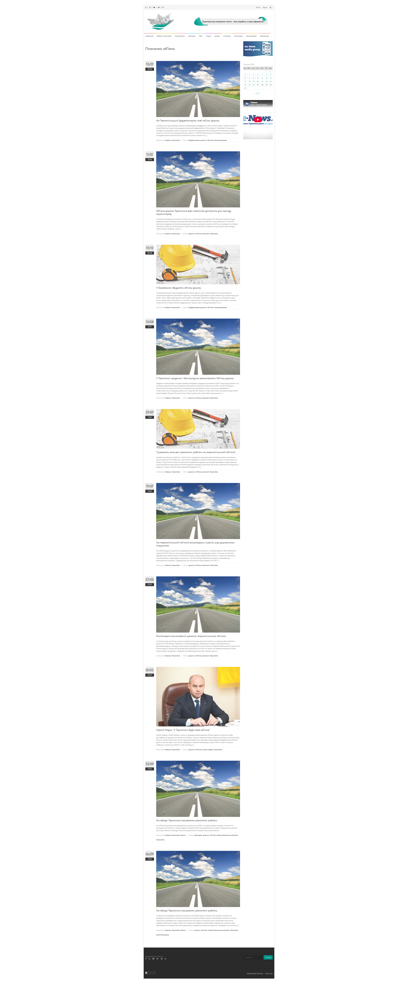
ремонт (205, 234)
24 (245, 85)
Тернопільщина (220, 140)
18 (249, 82)
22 (267, 82)
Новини (149, 36)
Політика (238, 36)
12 (253, 78)
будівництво (194, 140)
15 (266, 78)
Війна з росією (164, 36)
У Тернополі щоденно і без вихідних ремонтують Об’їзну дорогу (195, 378)
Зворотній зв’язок (255, 974)
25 (249, 85)
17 (245, 82)
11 (249, 78)
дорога (192, 234)
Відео (265, 7)
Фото (258, 7)
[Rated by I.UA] (150, 973)
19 (254, 82)
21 (262, 82)
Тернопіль (180, 36)
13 (258, 78)
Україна (191, 36)
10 (245, 78)
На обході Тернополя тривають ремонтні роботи (186, 820)
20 (258, 82)
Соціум (227, 36)
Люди (217, 36)
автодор (198, 835)
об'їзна (210, 140)
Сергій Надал (207, 749)
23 (270, 82)
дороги (203, 140)
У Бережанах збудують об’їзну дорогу (178, 288)
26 (254, 85)
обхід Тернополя (223, 835)
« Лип (257, 93)
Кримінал (264, 36)
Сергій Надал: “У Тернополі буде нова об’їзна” (183, 730)
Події (208, 36)
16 (270, 78)
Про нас (269, 974)
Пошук (268, 957)
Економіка (251, 36)
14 (262, 78)
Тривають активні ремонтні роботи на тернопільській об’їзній (195, 452)
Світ (200, 36)
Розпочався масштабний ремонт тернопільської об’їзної (191, 636)
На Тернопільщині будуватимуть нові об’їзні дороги (188, 120)
